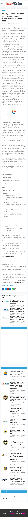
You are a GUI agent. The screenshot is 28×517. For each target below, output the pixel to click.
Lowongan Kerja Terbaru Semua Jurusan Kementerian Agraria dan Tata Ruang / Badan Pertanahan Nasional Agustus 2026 (17, 456)
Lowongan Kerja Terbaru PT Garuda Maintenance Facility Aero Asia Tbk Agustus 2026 (17, 317)
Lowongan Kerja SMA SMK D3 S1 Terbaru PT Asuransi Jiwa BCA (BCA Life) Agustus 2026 (17, 309)
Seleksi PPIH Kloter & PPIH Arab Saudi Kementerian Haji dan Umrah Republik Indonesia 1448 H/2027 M (18, 398)
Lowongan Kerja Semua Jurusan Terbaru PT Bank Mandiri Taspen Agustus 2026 (17, 479)
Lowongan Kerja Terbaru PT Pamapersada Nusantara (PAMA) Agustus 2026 (17, 469)
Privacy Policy (17, 496)
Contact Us (4, 498)
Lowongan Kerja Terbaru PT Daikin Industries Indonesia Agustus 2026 (17, 301)
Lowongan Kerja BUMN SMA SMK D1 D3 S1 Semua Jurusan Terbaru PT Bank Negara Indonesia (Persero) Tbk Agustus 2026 (17, 385)
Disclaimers (4, 496)
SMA (15, 285)
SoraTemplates (11, 513)
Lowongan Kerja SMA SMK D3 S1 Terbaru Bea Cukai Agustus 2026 (17, 431)
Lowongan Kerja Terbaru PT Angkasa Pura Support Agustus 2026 (17, 410)
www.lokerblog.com (19, 282)
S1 (12, 285)
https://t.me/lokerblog (8, 256)
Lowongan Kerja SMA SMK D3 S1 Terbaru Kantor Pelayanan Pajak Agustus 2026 (17, 373)
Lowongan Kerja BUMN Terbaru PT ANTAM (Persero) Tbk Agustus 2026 (18, 421)
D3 (4, 285)
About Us (16, 495)
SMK (18, 285)
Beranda (4, 495)
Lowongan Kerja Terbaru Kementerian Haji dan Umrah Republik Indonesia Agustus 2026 (17, 443)
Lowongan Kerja (8, 23)
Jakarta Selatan (8, 285)
